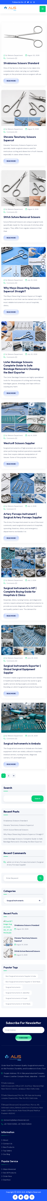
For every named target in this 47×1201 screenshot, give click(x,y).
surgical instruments (13, 987)
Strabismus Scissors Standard (21, 63)
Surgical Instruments (15, 900)
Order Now (7, 1176)
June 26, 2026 (32, 736)
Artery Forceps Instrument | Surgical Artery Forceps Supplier (22, 515)
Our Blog (6, 1154)
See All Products (9, 1173)
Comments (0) (11, 58)
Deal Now (6, 1180)
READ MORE (11, 81)
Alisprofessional (9, 1169)
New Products (8, 1147)
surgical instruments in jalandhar (18, 993)
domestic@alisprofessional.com (16, 1120)
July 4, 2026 (31, 506)
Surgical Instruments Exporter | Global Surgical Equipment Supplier (22, 669)
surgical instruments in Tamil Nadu (18, 1004)
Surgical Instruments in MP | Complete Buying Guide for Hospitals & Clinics (19, 591)
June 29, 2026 (32, 658)
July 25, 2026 (32, 280)
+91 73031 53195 (10, 1124)
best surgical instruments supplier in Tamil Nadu (23, 982)
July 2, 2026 (31, 580)
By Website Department (14, 55)
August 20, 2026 (33, 55)
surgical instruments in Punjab (16, 998)
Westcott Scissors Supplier (19, 443)
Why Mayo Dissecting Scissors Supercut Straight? (21, 289)
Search (7, 787)
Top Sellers (7, 1151)
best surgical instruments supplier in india (21, 976)
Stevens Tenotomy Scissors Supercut (18, 825)
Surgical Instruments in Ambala (22, 743)
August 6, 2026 (32, 209)
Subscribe (23, 1038)
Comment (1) (11, 509)
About (5, 1140)
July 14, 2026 (32, 435)
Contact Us (7, 1143)
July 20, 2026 (32, 354)
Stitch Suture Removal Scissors (21, 217)
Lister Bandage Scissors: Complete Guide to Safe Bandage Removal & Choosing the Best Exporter (21, 367)
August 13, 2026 (33, 129)
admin (9, 862)
